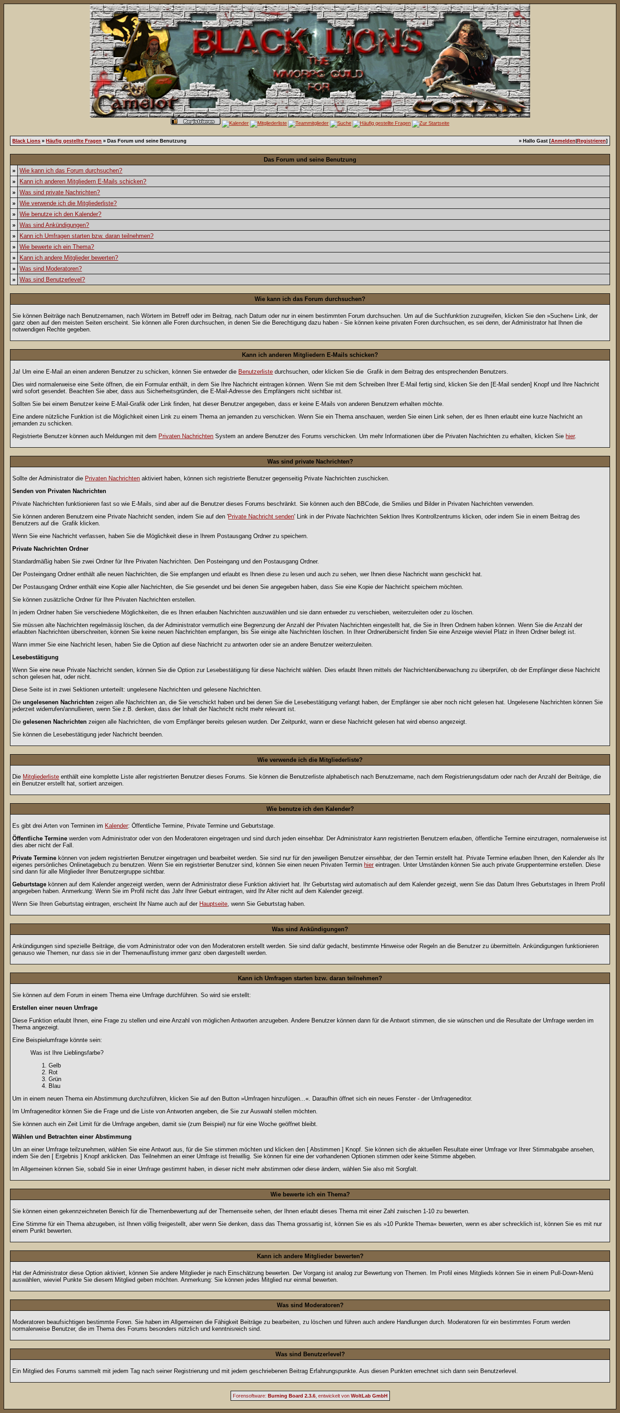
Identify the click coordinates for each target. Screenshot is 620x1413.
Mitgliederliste (41, 776)
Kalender (116, 825)
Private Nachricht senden (261, 516)
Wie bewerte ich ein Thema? (57, 246)
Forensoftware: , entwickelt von (310, 1395)
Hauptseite (213, 903)
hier (570, 436)
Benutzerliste (255, 371)
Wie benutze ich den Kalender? (60, 214)
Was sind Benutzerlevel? (52, 279)
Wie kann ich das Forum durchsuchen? (71, 170)
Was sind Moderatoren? (51, 268)
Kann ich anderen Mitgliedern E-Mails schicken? (83, 181)
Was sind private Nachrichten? (60, 192)
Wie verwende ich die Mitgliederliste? (68, 203)
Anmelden (563, 140)
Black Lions (26, 140)
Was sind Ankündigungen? (54, 225)
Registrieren (591, 140)
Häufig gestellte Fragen (74, 140)
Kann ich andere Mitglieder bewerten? (69, 257)
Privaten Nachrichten (185, 436)
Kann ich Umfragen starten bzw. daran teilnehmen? (86, 235)
